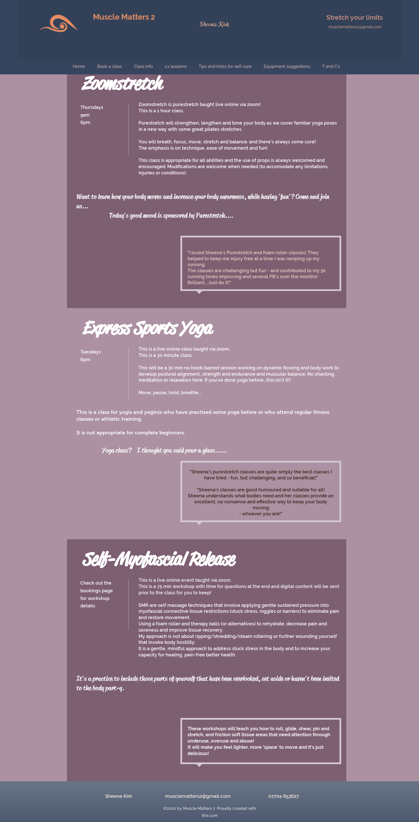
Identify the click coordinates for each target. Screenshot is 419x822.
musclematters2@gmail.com (355, 27)
